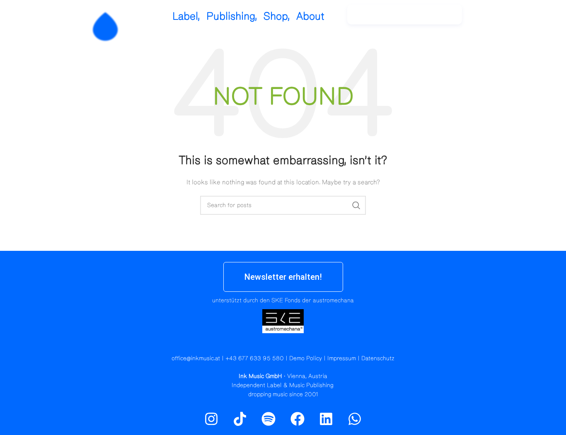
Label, (186, 16)
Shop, (277, 16)
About (310, 16)
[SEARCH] (356, 205)
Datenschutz (377, 358)
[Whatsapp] (354, 419)
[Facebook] (297, 419)
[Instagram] (490, 19)
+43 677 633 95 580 (254, 358)
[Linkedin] (326, 419)
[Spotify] (508, 19)
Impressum (341, 358)
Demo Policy (305, 358)
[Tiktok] (240, 419)
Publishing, (231, 16)
